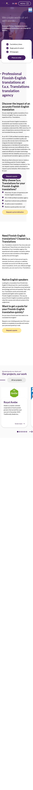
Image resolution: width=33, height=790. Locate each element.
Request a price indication (15, 212)
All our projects (16, 380)
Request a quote (11, 176)
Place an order (16, 58)
